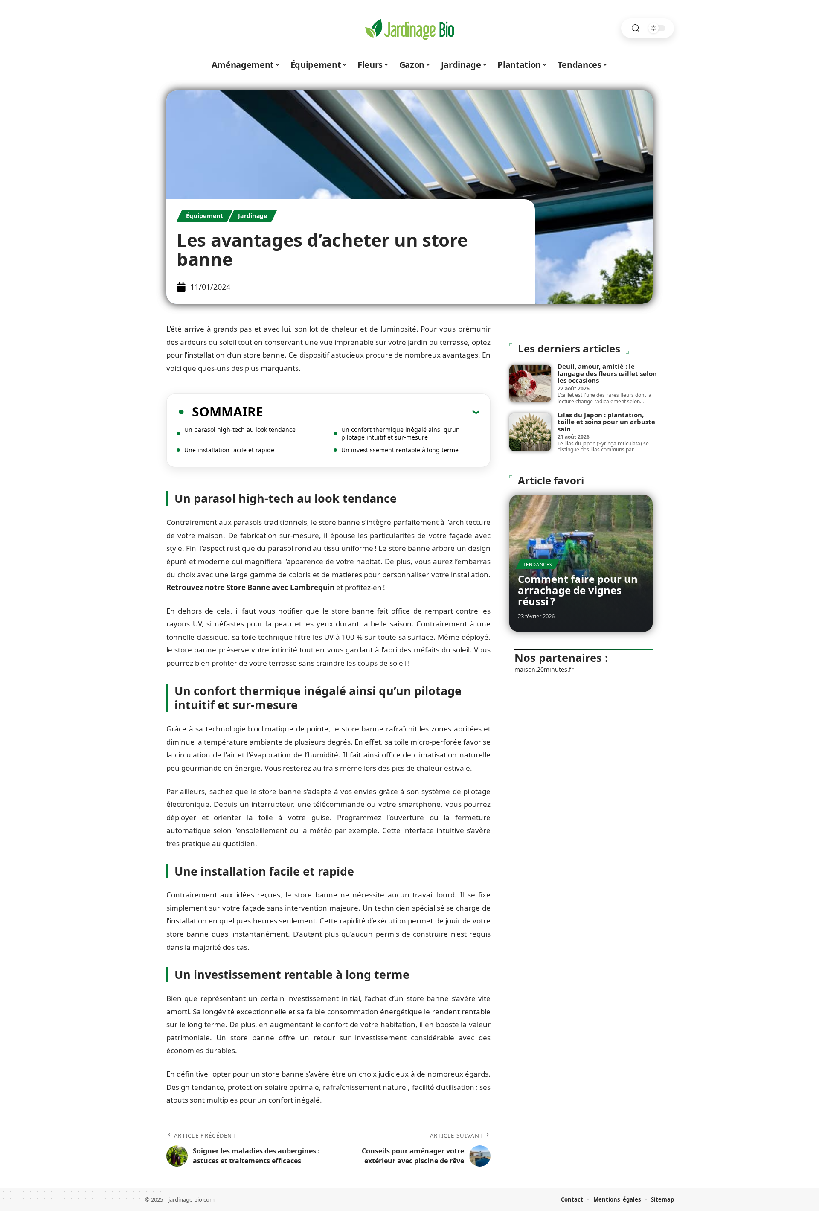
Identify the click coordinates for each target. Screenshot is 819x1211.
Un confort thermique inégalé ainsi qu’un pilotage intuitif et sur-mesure (400, 433)
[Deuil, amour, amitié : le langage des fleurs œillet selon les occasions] (530, 383)
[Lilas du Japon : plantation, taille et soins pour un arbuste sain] (530, 432)
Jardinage (252, 216)
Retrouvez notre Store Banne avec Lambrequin (250, 587)
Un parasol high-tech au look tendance (240, 429)
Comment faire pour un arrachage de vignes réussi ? (578, 590)
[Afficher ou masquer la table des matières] (371, 412)
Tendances (537, 564)
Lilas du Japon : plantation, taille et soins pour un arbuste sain (606, 421)
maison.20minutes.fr (544, 669)
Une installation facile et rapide (229, 450)
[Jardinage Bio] (409, 28)
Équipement (204, 216)
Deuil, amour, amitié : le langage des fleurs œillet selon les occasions (607, 373)
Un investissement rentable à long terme (400, 450)
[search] (635, 28)
